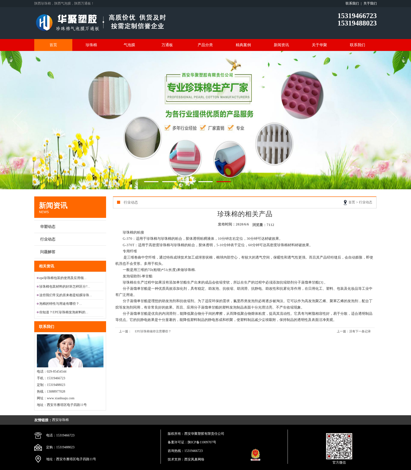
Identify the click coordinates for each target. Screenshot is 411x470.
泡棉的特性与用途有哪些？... (60, 303)
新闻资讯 (281, 45)
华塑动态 (47, 227)
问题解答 (47, 252)
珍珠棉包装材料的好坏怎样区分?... (64, 286)
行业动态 (47, 239)
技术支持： (176, 459)
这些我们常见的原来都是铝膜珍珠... (65, 295)
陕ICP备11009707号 (202, 442)
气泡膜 (129, 45)
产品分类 (205, 45)
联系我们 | (354, 3)
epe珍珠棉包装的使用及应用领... (63, 278)
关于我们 (370, 3)
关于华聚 (319, 45)
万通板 (167, 45)
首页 (53, 45)
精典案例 (243, 45)
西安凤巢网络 (194, 459)
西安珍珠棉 (60, 420)
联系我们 (357, 45)
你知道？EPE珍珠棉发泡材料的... (63, 312)
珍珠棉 (91, 45)
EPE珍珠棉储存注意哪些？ (153, 331)
